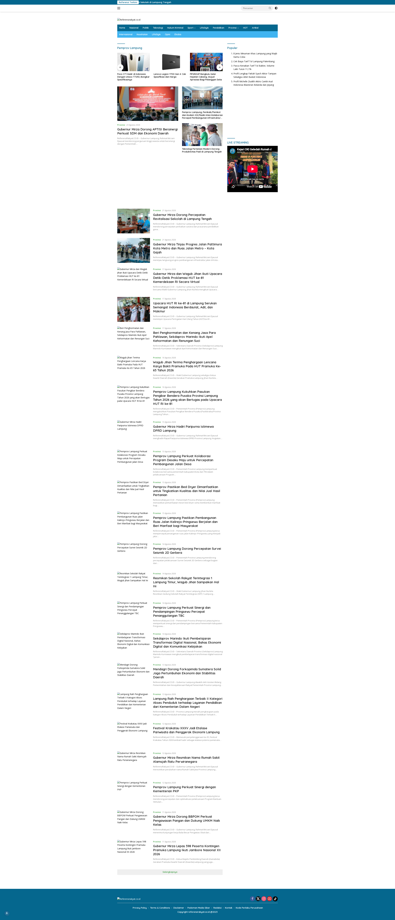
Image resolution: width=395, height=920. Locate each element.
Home (122, 27)
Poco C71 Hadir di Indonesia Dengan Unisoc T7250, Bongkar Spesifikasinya (133, 77)
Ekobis (178, 34)
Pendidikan (218, 27)
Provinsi (233, 27)
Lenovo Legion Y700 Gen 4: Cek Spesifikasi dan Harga (170, 75)
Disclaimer (178, 907)
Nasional (133, 27)
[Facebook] (252, 899)
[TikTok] (275, 898)
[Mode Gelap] (276, 8)
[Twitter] (258, 899)
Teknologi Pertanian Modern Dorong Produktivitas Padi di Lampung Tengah (202, 150)
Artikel (255, 27)
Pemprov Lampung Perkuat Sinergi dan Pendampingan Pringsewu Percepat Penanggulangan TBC (181, 612)
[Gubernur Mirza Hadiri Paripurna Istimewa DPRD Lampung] (133, 432)
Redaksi (217, 907)
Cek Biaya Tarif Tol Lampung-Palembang (253, 61)
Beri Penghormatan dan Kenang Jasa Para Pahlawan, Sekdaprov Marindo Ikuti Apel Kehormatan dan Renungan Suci (184, 337)
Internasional (125, 34)
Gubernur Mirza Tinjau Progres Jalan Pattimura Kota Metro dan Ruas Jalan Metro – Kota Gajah (187, 248)
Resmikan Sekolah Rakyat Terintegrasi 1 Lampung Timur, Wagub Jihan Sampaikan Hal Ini (186, 582)
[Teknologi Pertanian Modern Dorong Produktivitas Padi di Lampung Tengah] (202, 134)
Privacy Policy (140, 907)
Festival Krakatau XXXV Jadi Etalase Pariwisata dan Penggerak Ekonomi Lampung (186, 730)
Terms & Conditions (160, 907)
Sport (190, 27)
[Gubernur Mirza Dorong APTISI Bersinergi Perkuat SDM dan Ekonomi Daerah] (147, 103)
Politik (146, 27)
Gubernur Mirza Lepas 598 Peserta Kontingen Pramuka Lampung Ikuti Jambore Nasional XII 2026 (187, 850)
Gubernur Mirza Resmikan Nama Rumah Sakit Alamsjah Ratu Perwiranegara (186, 760)
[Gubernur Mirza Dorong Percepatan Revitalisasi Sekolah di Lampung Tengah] (133, 221)
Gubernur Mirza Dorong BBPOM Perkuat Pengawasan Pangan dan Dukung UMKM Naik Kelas (186, 820)
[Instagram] (263, 899)
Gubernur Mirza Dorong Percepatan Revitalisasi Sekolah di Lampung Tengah (182, 217)
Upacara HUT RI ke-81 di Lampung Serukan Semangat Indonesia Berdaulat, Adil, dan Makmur (185, 307)
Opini (167, 34)
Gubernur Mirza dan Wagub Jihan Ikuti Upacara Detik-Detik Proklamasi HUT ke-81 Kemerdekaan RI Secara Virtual (187, 278)
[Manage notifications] (6, 913)
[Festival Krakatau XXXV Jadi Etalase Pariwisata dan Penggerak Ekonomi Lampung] (133, 734)
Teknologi (158, 27)
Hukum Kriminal (175, 27)
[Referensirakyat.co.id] (128, 19)
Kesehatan (142, 34)
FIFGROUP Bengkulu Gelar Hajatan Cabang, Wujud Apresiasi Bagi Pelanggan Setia (206, 77)
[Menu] (119, 8)
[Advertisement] (170, 182)
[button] (270, 8)
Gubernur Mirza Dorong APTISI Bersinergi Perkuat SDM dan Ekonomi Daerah (147, 131)
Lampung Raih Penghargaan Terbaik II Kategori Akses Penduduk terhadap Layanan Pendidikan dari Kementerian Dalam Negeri (187, 703)
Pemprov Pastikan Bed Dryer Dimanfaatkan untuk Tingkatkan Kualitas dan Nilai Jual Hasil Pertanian (186, 491)
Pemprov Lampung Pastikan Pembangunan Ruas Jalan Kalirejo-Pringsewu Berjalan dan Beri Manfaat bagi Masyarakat (185, 522)
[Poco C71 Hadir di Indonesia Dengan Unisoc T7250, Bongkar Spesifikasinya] (133, 62)
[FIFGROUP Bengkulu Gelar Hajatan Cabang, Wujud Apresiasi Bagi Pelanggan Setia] (206, 62)
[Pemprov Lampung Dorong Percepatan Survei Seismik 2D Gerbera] (133, 554)
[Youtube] (269, 899)
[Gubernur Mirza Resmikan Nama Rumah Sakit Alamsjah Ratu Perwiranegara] (133, 763)
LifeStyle (204, 27)
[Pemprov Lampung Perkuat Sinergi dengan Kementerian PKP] (133, 793)
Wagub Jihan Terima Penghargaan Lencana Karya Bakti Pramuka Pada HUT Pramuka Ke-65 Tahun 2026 (187, 366)
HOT (245, 27)
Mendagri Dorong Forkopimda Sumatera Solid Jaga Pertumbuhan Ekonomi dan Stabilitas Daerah (187, 673)
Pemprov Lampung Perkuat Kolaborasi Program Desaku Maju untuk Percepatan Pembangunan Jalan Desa (183, 460)
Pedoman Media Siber (198, 907)
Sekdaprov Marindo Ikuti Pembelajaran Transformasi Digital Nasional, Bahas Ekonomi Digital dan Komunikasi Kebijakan (187, 642)
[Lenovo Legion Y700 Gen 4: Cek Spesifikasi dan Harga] (170, 62)
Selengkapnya (170, 872)
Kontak (228, 907)
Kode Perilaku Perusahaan (249, 907)
